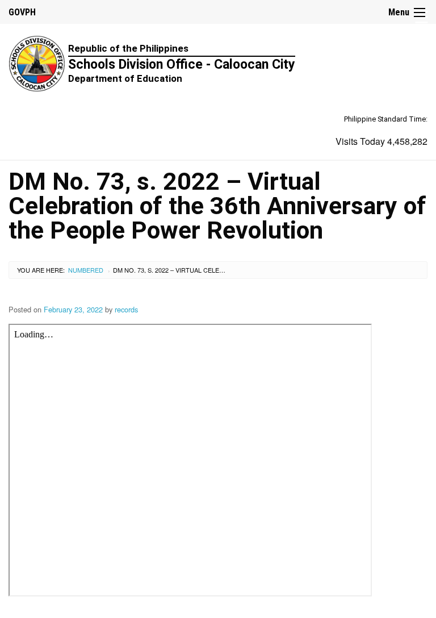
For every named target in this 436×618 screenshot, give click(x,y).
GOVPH (22, 12)
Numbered (85, 269)
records (126, 309)
